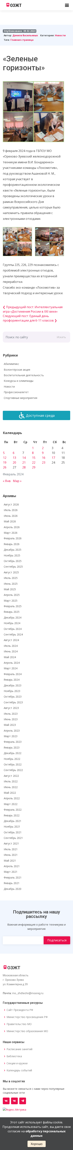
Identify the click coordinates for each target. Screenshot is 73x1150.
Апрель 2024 (12, 662)
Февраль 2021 (13, 877)
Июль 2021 (11, 849)
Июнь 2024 (11, 651)
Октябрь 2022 (13, 764)
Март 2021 (10, 871)
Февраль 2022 (13, 809)
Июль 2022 (11, 781)
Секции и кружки (17, 1063)
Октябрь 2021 (13, 832)
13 (14, 458)
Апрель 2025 (12, 595)
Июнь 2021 (11, 855)
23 (43, 462)
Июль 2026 (11, 510)
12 (4, 458)
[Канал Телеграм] (22, 1101)
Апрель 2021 (12, 866)
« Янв (7, 481)
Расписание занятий (19, 1049)
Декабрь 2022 (12, 753)
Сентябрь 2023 (13, 702)
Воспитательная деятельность (24, 375)
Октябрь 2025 (13, 561)
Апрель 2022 (12, 798)
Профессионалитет (16, 392)
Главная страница (22, 39)
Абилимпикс (11, 364)
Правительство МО (19, 1024)
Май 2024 (10, 657)
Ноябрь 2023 (12, 691)
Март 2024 (10, 668)
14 (24, 458)
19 (4, 462)
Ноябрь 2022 (12, 759)
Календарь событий (19, 1070)
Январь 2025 (11, 611)
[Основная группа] (6, 1101)
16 (43, 458)
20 (14, 462)
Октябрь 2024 (13, 629)
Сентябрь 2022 (13, 770)
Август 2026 (11, 504)
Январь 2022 (11, 815)
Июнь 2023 (11, 719)
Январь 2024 (11, 679)
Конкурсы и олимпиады (18, 381)
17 (53, 458)
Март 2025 (10, 600)
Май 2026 (10, 521)
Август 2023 (11, 708)
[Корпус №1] (14, 1101)
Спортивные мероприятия (20, 398)
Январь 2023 (11, 747)
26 (4, 467)
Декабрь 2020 (12, 889)
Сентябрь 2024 (13, 634)
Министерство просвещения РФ (27, 1017)
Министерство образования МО (27, 1031)
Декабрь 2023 (12, 685)
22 (33, 462)
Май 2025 (10, 589)
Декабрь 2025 (12, 549)
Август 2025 (11, 572)
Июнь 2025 (11, 583)
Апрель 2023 (12, 730)
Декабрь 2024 (12, 617)
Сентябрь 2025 (13, 566)
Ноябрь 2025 (12, 555)
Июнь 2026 (11, 516)
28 (24, 467)
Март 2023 (10, 736)
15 (33, 458)
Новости (60, 35)
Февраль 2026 (13, 538)
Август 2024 (11, 640)
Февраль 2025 (13, 606)
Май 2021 (10, 860)
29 (33, 467)
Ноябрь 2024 (12, 623)
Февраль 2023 (13, 741)
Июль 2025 (11, 578)
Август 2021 (11, 843)
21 (24, 462)
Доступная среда (40, 415)
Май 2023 (10, 725)
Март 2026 (10, 532)
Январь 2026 (11, 544)
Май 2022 (10, 792)
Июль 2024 (11, 646)
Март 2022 (10, 804)
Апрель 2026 (12, 527)
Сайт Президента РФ (20, 1010)
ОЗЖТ (16, 5)
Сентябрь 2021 (13, 838)
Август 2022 (11, 776)
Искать (61, 337)
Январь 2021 (11, 883)
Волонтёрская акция (17, 369)
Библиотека (14, 1056)
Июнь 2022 (11, 787)
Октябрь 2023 (13, 696)
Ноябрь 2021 (12, 826)
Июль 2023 (11, 713)
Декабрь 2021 (12, 821)
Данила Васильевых (25, 35)
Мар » (17, 481)
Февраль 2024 (13, 674)
